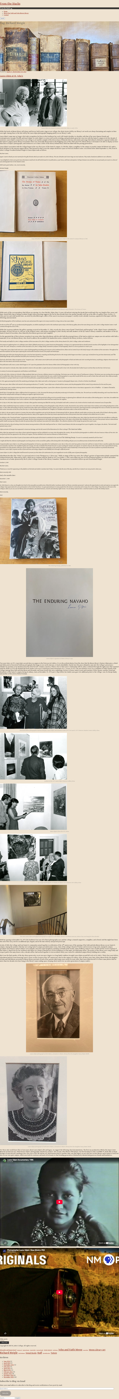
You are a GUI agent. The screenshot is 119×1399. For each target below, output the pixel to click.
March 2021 (7, 1370)
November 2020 (9, 1377)
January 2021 (8, 1374)
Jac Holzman (55, 1350)
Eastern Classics (26, 1350)
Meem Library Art (97, 1350)
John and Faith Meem (70, 1349)
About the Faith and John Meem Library (16, 13)
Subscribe (5, 1393)
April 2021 (7, 1368)
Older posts (4, 1342)
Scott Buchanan (21, 1353)
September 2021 (9, 1365)
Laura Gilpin (85, 1350)
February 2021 (8, 1372)
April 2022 (7, 1363)
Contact (6, 15)
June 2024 (7, 1361)
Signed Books (31, 1353)
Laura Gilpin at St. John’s (11, 76)
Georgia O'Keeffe (39, 1350)
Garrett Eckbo (33, 1350)
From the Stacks (10, 3)
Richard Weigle (9, 1352)
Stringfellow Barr (46, 1353)
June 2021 (7, 1367)
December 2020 (8, 1375)
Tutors (54, 1353)
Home (5, 11)
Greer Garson (48, 1350)
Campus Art (19, 1350)
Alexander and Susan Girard (8, 1350)
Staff (39, 1353)
